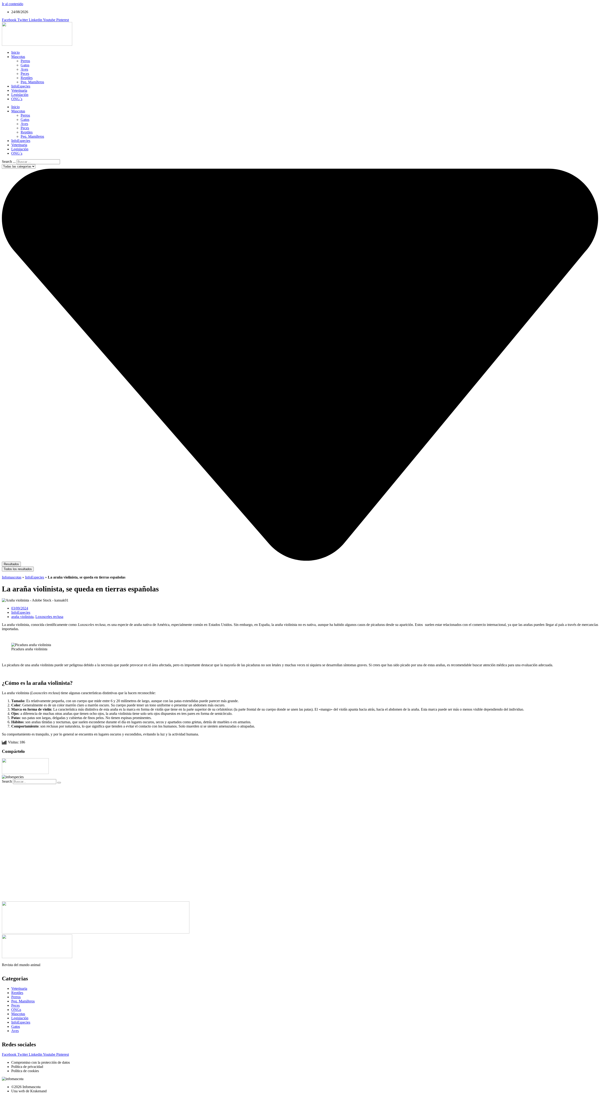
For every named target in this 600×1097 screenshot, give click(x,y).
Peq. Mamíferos (32, 82)
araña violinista (22, 617)
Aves (24, 69)
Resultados (11, 564)
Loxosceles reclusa (49, 617)
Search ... (9, 162)
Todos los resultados (18, 569)
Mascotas (18, 57)
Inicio (15, 52)
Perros (25, 61)
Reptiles (27, 78)
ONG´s (16, 99)
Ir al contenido (12, 4)
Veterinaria (19, 90)
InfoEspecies (20, 86)
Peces (25, 74)
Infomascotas (11, 577)
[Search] (59, 782)
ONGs (16, 1010)
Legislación (19, 95)
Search (7, 781)
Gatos (25, 65)
